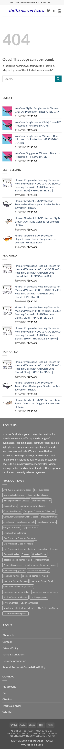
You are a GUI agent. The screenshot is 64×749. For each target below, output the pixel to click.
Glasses (25, 554)
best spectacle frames (13, 495)
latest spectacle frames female (17, 559)
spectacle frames (11, 575)
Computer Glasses (12, 511)
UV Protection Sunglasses (15, 613)
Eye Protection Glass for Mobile (18, 543)
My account (9, 686)
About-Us (8, 635)
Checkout (7, 699)
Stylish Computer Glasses (15, 597)
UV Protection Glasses (48, 608)
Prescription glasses (12, 565)
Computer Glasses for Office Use (39, 511)
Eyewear (54, 549)
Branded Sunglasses (41, 500)
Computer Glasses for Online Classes (20, 516)
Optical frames (42, 559)
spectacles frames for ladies (16, 592)
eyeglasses (8, 522)
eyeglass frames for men (14, 533)
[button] (4, 11)
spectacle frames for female (35, 575)
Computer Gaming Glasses (32, 506)
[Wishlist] (48, 10)
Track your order (11, 705)
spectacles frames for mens (45, 592)
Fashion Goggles (11, 554)
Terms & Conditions (13, 654)
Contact (7, 641)
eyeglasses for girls (26, 522)
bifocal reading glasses (37, 495)
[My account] (53, 10)
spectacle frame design (38, 570)
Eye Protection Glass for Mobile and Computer (25, 549)
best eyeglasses (41, 490)
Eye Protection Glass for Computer (19, 538)
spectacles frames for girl (42, 581)
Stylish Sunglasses (29, 602)
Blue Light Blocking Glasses (16, 500)
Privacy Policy (10, 647)
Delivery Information (14, 660)
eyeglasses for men (47, 522)
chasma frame (10, 506)
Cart (5, 693)
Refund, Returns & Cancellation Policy (23, 667)
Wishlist (7, 712)
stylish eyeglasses (39, 597)
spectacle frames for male (15, 581)
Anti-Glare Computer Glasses (17, 490)
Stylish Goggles (10, 602)
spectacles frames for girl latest (18, 586)
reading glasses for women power (40, 565)
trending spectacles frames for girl (19, 608)
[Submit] (58, 79)
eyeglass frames (30, 527)
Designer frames (49, 516)
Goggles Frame (39, 554)
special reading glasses (14, 570)
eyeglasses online (11, 527)
